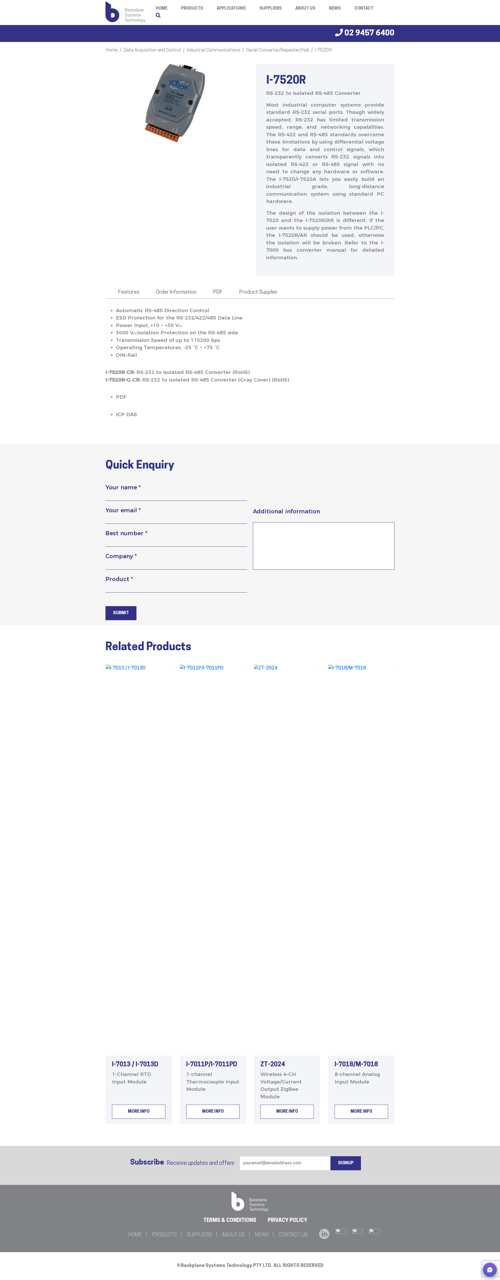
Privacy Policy (287, 1220)
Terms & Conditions (229, 1220)
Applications (231, 9)
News (335, 9)
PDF (121, 397)
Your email (123, 510)
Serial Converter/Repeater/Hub (277, 50)
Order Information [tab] (176, 292)
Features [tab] (128, 292)
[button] (489, 1269)
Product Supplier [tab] (258, 292)
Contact (363, 9)
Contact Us (293, 1235)
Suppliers (270, 9)
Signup (345, 1163)
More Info (138, 1112)
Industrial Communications (213, 50)
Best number (126, 533)
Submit (121, 613)
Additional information (286, 511)
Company (121, 556)
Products (192, 9)
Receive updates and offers (182, 1162)
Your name (123, 487)
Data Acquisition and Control (152, 50)
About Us (305, 9)
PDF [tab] (218, 292)
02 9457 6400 (369, 33)
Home (111, 50)
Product (119, 579)
